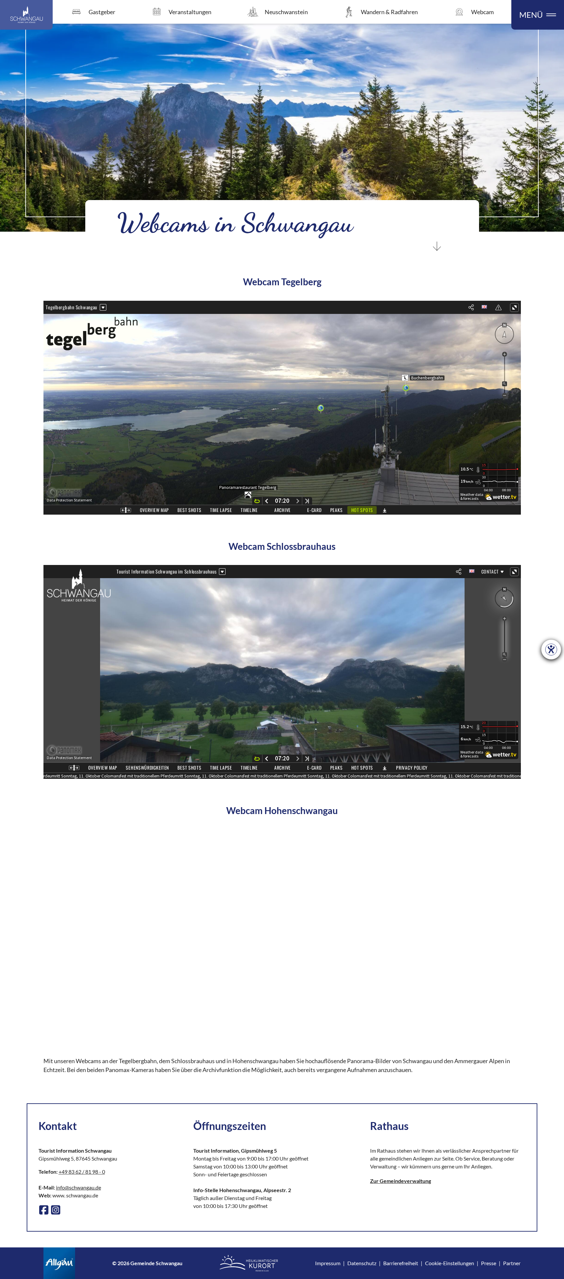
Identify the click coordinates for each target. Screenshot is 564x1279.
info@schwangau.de (78, 1187)
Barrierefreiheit (400, 1263)
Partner (512, 1263)
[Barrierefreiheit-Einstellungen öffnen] (551, 649)
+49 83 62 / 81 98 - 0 (82, 1171)
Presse (488, 1263)
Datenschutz (361, 1263)
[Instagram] (55, 1210)
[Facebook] (44, 1210)
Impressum (327, 1263)
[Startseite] (26, 15)
